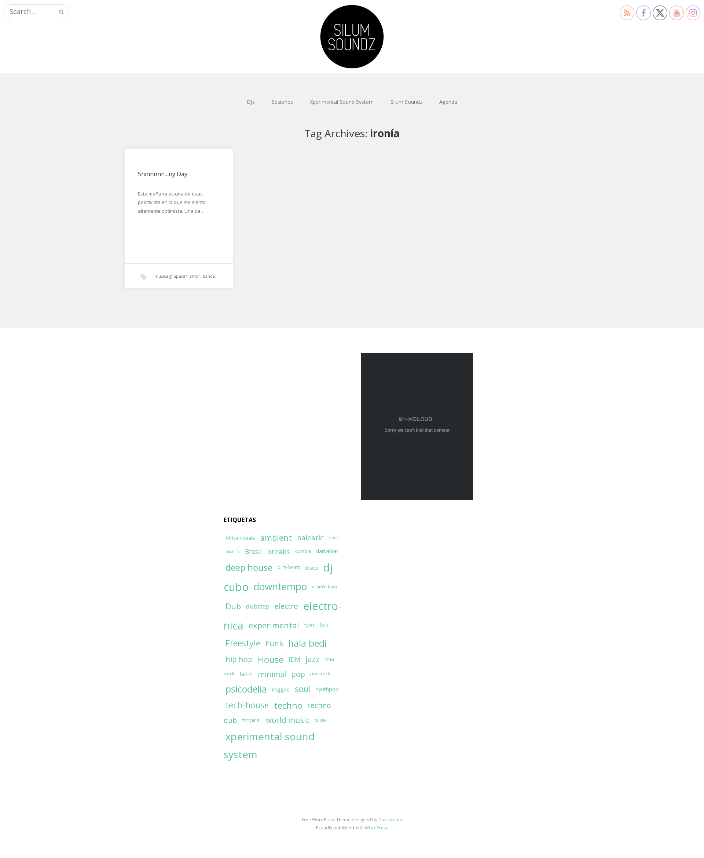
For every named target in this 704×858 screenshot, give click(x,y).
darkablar (327, 551)
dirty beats (289, 567)
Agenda (448, 101)
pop (298, 674)
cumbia (303, 551)
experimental (274, 625)
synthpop (327, 689)
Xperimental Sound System (342, 101)
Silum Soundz (406, 101)
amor (195, 276)
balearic (310, 538)
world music (288, 720)
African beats (240, 537)
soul (303, 689)
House (270, 659)
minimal (272, 674)
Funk (274, 643)
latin (246, 673)
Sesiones (282, 101)
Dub (233, 605)
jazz (312, 659)
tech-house (247, 705)
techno (288, 705)
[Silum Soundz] (352, 36)
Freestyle (242, 643)
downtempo (280, 586)
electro (286, 606)
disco (311, 567)
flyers (309, 625)
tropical (251, 720)
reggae (281, 689)
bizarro (232, 551)
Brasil (253, 551)
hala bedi (307, 643)
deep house (248, 567)
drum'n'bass (324, 586)
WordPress (376, 828)
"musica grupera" (170, 276)
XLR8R (321, 720)
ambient (276, 537)
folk (323, 624)
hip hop (239, 659)
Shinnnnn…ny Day (162, 174)
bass (333, 537)
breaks (278, 551)
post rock (320, 674)
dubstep (258, 606)
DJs (251, 101)
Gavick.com (390, 820)
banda (209, 276)
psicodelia (246, 689)
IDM (294, 660)
